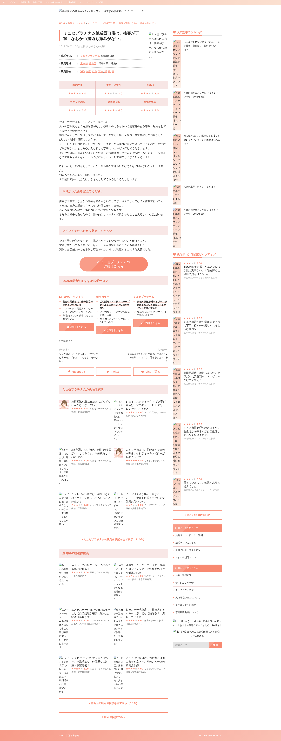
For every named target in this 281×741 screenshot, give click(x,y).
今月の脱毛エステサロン (188, 550)
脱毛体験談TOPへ (114, 717)
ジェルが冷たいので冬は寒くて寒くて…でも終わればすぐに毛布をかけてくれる (147, 357)
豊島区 (92, 63)
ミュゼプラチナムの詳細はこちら (115, 264)
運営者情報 (73, 735)
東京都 (84, 63)
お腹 (88, 71)
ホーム (62, 735)
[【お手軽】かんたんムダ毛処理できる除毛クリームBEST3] (197, 635)
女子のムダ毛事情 (184, 582)
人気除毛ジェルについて (188, 597)
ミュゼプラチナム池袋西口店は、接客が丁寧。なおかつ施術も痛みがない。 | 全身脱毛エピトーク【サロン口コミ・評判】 (55, 2)
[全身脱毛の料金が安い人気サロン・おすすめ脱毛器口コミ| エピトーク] (101, 11)
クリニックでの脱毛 (185, 604)
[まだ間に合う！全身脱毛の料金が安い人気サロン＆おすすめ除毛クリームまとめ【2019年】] (197, 625)
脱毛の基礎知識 (183, 575)
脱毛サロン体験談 (76, 23)
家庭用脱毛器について (186, 612)
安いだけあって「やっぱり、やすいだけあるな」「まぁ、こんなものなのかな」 (78, 357)
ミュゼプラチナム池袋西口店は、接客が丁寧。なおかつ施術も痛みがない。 (123, 23)
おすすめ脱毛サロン (185, 557)
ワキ (94, 71)
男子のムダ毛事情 (184, 590)
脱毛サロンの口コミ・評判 (189, 535)
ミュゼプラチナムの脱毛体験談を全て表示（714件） (115, 539)
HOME (62, 23)
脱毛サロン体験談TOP (198, 515)
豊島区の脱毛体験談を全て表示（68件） (115, 703)
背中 (100, 71)
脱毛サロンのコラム (185, 542)
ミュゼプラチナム (90, 55)
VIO (82, 71)
